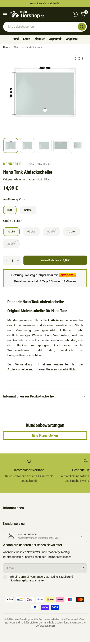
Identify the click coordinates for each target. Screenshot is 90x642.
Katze (26, 39)
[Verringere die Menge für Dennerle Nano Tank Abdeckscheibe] (6, 260)
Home (6, 47)
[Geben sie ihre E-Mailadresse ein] (82, 568)
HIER (52, 625)
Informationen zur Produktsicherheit (29, 396)
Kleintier (40, 39)
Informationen (13, 508)
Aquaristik (55, 39)
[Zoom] (79, 58)
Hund (16, 39)
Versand (15, 622)
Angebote (71, 39)
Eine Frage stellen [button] (45, 435)
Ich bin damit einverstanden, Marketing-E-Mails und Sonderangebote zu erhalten (41, 578)
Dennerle (12, 164)
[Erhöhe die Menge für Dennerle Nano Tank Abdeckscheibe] (18, 260)
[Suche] (82, 27)
